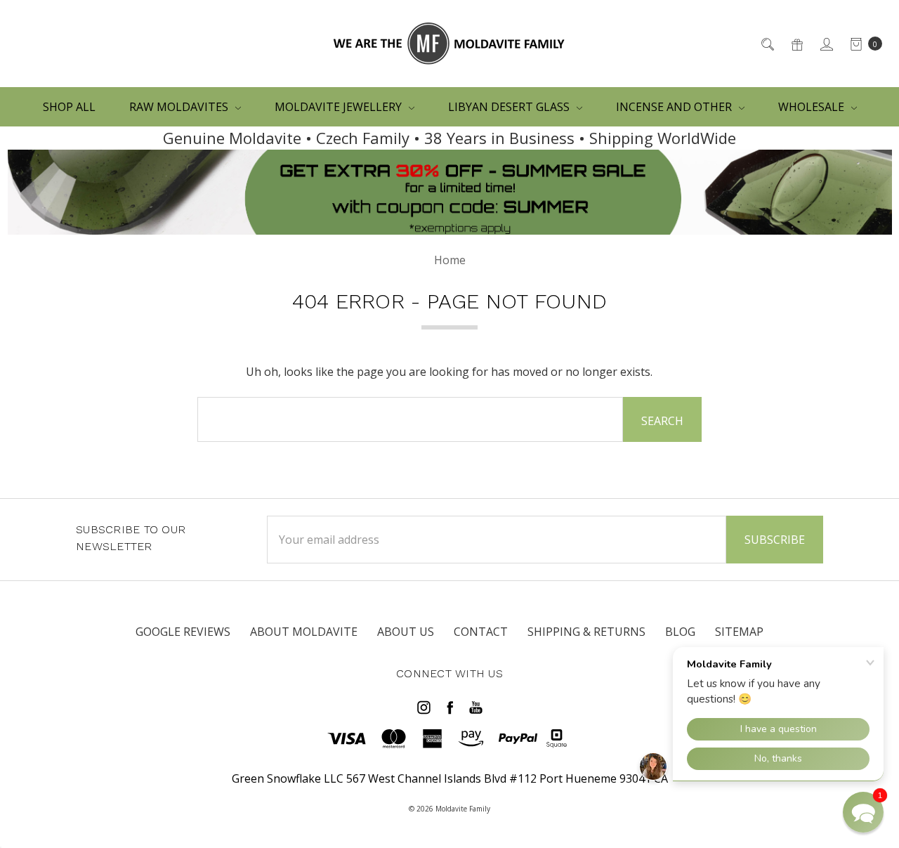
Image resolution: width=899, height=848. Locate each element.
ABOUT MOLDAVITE (303, 631)
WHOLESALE (812, 107)
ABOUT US (405, 631)
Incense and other (675, 107)
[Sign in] (826, 43)
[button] (863, 812)
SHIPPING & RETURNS (586, 631)
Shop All (69, 107)
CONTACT (481, 631)
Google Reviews (183, 631)
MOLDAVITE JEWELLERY (340, 107)
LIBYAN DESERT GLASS (510, 107)
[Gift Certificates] (796, 43)
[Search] (767, 43)
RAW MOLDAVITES (180, 107)
